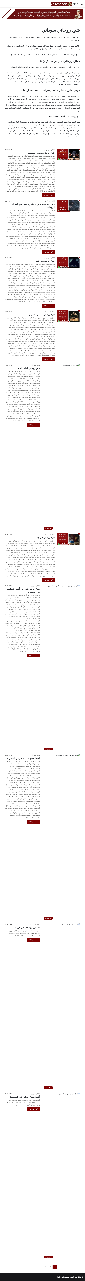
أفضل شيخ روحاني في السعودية (25, 1097)
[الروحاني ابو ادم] (61, 4)
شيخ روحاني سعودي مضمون (41, 152)
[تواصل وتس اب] (42, 14)
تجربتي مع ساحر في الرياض (27, 927)
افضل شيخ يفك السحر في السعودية (23, 758)
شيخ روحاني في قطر (45, 261)
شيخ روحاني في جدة (45, 537)
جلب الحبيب (44, 73)
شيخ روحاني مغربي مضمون (42, 314)
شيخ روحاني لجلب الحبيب (28, 368)
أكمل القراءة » (48, 195)
